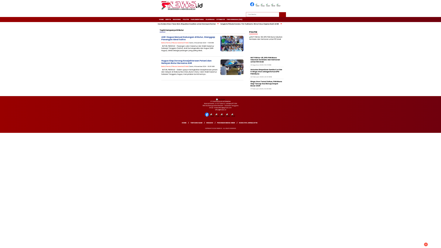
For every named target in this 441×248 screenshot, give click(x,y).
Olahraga (210, 19)
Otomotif (220, 19)
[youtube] (268, 6)
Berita (168, 19)
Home (161, 19)
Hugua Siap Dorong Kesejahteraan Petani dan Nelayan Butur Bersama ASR (186, 62)
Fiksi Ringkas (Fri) (234, 19)
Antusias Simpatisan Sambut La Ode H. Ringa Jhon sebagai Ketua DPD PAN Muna (266, 71)
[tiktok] (273, 6)
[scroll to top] (425, 244)
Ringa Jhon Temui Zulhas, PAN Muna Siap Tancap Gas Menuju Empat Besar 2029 (266, 83)
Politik (186, 19)
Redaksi (209, 123)
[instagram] (263, 6)
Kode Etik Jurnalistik (248, 123)
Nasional (177, 19)
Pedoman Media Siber (226, 123)
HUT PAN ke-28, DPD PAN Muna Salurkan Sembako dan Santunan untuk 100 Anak (265, 59)
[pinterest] (279, 6)
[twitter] (257, 6)
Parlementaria (197, 19)
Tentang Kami (196, 123)
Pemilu (168, 43)
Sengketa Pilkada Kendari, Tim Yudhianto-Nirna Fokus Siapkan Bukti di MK (241, 24)
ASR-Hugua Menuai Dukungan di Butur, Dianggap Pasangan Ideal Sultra (188, 38)
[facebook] (252, 6)
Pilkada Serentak (178, 43)
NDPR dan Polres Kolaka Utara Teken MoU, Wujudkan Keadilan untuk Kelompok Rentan (173, 24)
